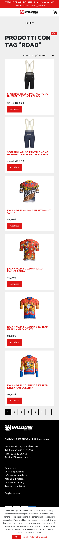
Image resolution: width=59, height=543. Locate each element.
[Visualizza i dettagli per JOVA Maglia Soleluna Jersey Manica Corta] (29, 249)
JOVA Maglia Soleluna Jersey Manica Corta (25, 270)
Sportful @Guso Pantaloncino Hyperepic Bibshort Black (27, 95)
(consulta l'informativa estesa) (34, 537)
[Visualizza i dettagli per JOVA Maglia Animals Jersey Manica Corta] (29, 191)
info (43, 5)
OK (16, 537)
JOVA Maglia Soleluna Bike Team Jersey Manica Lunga (27, 387)
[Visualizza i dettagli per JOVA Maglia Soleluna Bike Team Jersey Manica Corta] (29, 308)
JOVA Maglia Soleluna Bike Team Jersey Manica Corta (27, 328)
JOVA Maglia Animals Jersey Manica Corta (29, 212)
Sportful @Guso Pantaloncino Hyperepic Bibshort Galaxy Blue (27, 154)
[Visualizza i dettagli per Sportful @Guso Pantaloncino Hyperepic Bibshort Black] (29, 74)
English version (12, 493)
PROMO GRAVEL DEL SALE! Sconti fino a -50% (29, 2)
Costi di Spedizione (14, 472)
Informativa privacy (14, 483)
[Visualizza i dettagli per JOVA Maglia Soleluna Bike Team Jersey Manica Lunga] (29, 366)
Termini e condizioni (15, 486)
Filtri (28, 23)
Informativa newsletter (16, 475)
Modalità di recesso (15, 479)
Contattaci (10, 468)
